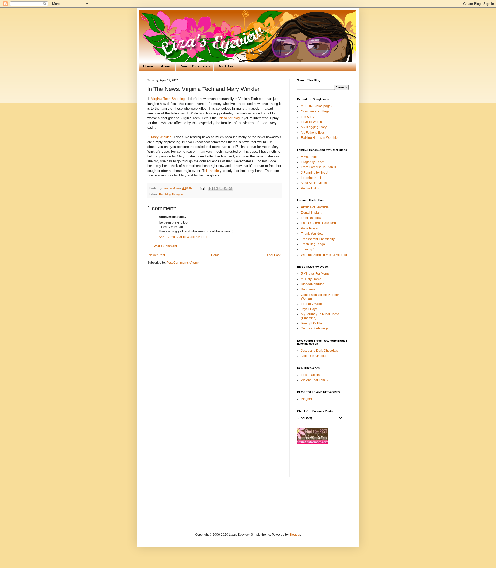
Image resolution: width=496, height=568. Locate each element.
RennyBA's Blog (312, 323)
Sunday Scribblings (314, 328)
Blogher (306, 399)
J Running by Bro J (314, 172)
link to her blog (229, 118)
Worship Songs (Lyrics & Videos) (324, 255)
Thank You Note (312, 233)
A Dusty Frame (311, 279)
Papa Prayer (310, 228)
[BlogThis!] (215, 188)
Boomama (308, 289)
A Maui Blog (309, 157)
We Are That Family (314, 380)
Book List (226, 66)
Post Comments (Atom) (182, 262)
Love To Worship (312, 122)
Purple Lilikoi (310, 188)
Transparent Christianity (318, 239)
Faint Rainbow (311, 218)
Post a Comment (165, 246)
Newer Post (157, 255)
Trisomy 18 (308, 249)
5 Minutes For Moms (315, 273)
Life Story (307, 117)
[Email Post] (202, 188)
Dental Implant (311, 212)
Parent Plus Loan (195, 66)
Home (148, 66)
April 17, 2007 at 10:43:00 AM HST (183, 237)
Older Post (273, 255)
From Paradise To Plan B (318, 167)
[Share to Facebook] (225, 188)
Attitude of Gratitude (315, 207)
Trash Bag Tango (313, 244)
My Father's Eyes (313, 132)
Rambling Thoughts (171, 194)
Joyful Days (309, 309)
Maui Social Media (314, 183)
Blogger (294, 534)
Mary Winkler (161, 137)
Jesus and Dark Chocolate (319, 350)
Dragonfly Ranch (313, 162)
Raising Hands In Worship (319, 138)
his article (211, 171)
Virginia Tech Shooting (168, 99)
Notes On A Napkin (314, 356)
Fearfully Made (311, 304)
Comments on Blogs (315, 111)
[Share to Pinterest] (230, 188)
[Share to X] (220, 188)
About (166, 66)
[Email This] (210, 188)
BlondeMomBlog (312, 284)
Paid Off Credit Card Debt (319, 223)
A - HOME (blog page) (316, 106)
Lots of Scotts (310, 375)
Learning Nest (311, 178)
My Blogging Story (314, 127)
